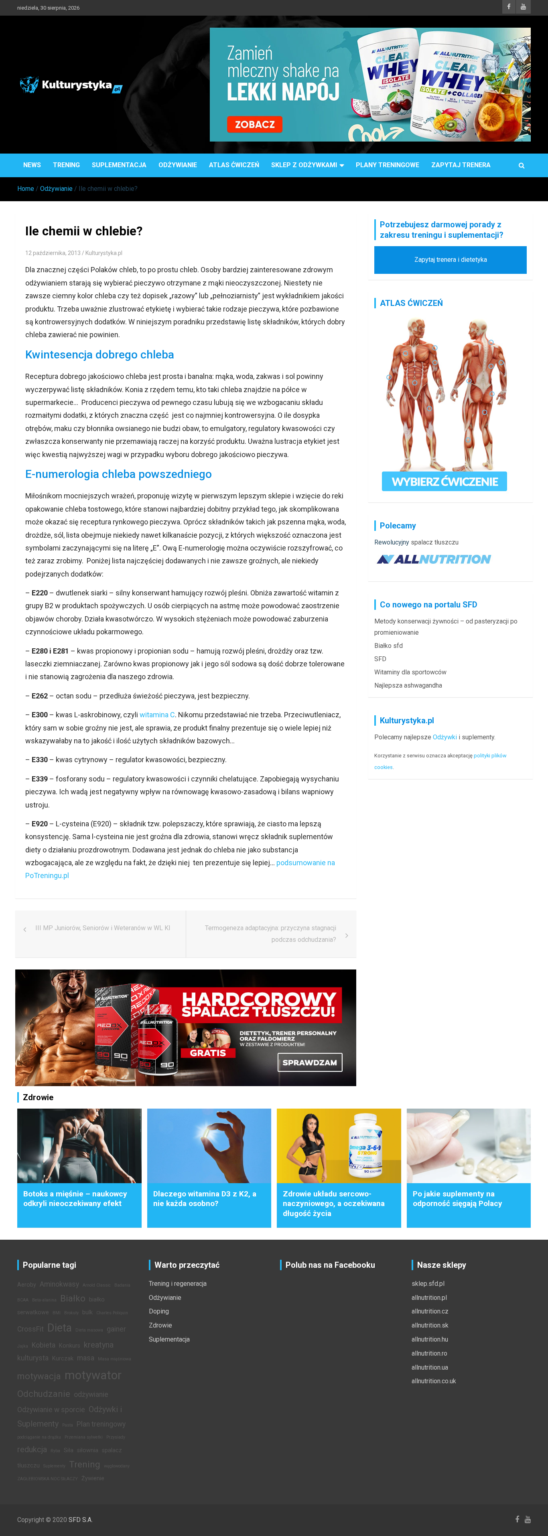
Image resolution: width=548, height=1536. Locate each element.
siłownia (87, 1450)
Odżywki (445, 737)
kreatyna (99, 1345)
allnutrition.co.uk (434, 1381)
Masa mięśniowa (114, 1359)
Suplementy (54, 1466)
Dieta (59, 1327)
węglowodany (117, 1466)
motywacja (39, 1376)
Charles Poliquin (112, 1312)
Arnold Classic (97, 1285)
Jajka (22, 1346)
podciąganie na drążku (39, 1437)
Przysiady (115, 1437)
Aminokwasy (59, 1284)
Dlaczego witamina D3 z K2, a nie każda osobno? (204, 1198)
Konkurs (69, 1345)
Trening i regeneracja (178, 1283)
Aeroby (26, 1284)
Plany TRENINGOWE (387, 165)
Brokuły (71, 1312)
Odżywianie (177, 165)
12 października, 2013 (53, 253)
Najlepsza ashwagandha (408, 685)
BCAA (22, 1300)
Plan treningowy (101, 1424)
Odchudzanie (43, 1393)
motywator (93, 1375)
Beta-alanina (44, 1300)
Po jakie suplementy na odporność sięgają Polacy (457, 1198)
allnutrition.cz (430, 1311)
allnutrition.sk (430, 1325)
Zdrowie (160, 1325)
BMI (57, 1312)
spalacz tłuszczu (435, 542)
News (32, 165)
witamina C (157, 714)
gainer (116, 1329)
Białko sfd (388, 646)
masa (85, 1358)
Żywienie (92, 1478)
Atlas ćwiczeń (234, 165)
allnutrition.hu (430, 1339)
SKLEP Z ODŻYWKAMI (304, 165)
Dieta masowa (89, 1330)
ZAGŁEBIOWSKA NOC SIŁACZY (47, 1478)
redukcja (32, 1449)
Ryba (55, 1450)
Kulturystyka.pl (103, 253)
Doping (159, 1311)
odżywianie (91, 1394)
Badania (122, 1285)
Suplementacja (119, 165)
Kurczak (62, 1358)
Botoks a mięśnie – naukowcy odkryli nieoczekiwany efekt (75, 1198)
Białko (72, 1298)
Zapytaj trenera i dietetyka (450, 259)
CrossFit (30, 1329)
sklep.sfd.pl (428, 1283)
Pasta (67, 1425)
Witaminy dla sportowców (410, 672)
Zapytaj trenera (461, 165)
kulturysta (33, 1358)
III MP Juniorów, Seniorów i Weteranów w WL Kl (102, 928)
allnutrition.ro (429, 1353)
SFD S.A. (81, 1520)
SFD (380, 659)
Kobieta (43, 1345)
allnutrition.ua (430, 1367)
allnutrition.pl (429, 1297)
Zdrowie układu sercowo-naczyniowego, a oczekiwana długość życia (334, 1203)
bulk (87, 1312)
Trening (66, 165)
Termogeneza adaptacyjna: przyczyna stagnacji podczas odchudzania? (270, 933)
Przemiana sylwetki (84, 1437)
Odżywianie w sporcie (51, 1410)
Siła (68, 1450)
